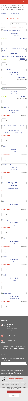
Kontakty (6, 347)
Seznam (21, 27)
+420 (12, 336)
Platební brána (20, 347)
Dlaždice (14, 27)
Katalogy (6, 345)
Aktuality (20, 345)
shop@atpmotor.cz (11, 340)
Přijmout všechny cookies (14, 392)
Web (12, 347)
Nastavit (14, 395)
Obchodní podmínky (18, 349)
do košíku (15, 43)
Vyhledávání (7, 349)
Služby (13, 345)
